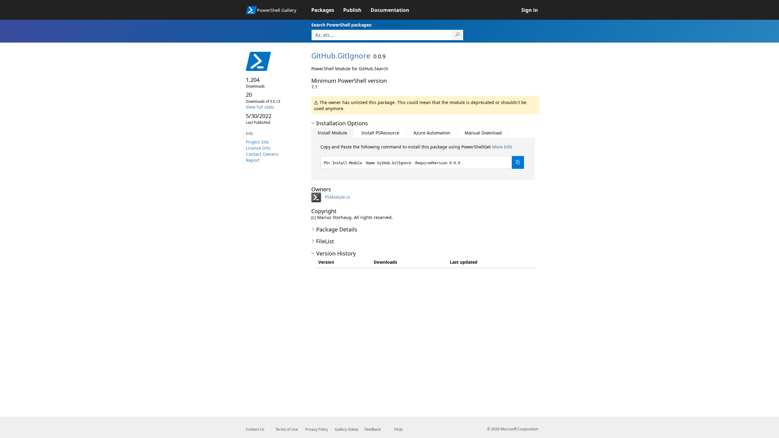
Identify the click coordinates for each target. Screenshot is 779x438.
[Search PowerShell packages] (457, 35)
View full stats (260, 107)
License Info (258, 148)
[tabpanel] (422, 156)
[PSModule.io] (317, 197)
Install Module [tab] (332, 133)
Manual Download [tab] (483, 133)
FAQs (398, 429)
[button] (313, 123)
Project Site (257, 142)
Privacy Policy (316, 429)
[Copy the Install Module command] (518, 162)
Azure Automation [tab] (432, 133)
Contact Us (255, 429)
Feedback (373, 429)
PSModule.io (337, 197)
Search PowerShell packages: (341, 25)
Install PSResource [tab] (380, 133)
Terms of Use (286, 429)
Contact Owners (262, 154)
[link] (327, 10)
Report (253, 160)
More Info (502, 147)
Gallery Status (346, 429)
